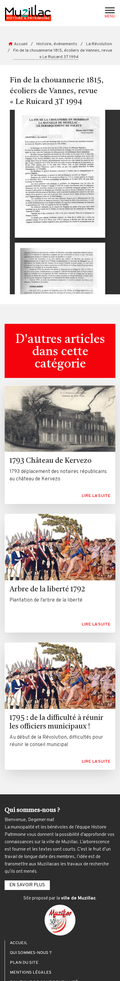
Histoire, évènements (56, 44)
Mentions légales (30, 973)
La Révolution (99, 44)
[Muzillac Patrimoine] (28, 13)
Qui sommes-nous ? (31, 953)
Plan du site (24, 963)
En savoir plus (27, 885)
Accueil (20, 44)
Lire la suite (96, 495)
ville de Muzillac (78, 898)
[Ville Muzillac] (60, 920)
